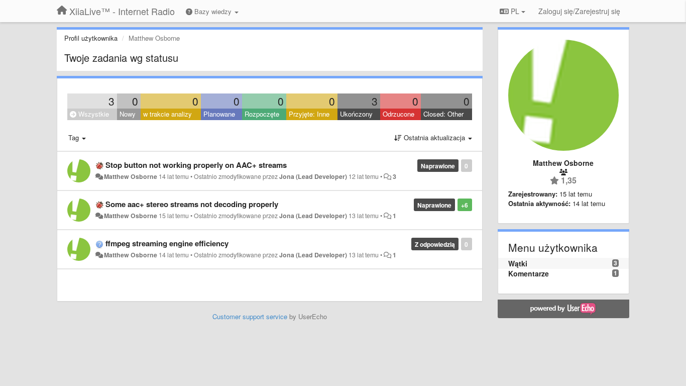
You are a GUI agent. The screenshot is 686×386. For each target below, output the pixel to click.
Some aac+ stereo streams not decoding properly (191, 204)
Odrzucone (398, 114)
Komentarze (528, 273)
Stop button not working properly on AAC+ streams (196, 164)
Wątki (517, 263)
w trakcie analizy (167, 114)
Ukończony (356, 114)
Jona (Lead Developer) (313, 176)
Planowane (219, 114)
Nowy (128, 114)
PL (515, 11)
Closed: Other (443, 114)
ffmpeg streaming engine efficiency (166, 243)
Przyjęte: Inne (309, 114)
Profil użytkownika (91, 38)
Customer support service (249, 316)
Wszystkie (92, 114)
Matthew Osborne (130, 176)
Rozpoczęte (262, 114)
